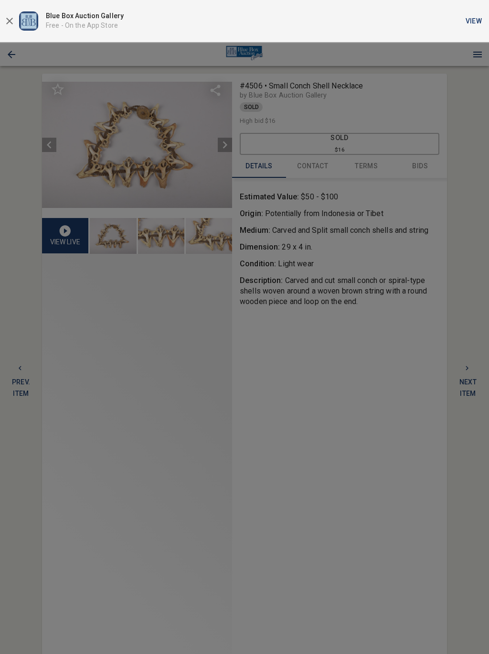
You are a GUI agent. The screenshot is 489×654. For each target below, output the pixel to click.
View (474, 21)
